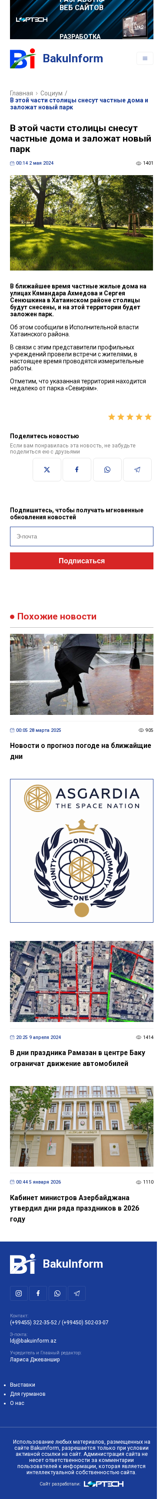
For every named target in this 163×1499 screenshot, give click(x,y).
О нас (17, 1403)
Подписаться (82, 561)
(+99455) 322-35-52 (33, 1323)
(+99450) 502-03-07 (85, 1323)
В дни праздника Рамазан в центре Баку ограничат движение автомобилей (77, 1058)
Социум (51, 93)
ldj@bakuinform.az (33, 1341)
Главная (21, 93)
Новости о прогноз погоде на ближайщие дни (80, 751)
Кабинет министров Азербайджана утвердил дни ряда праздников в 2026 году (74, 1208)
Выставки (22, 1385)
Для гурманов (28, 1394)
